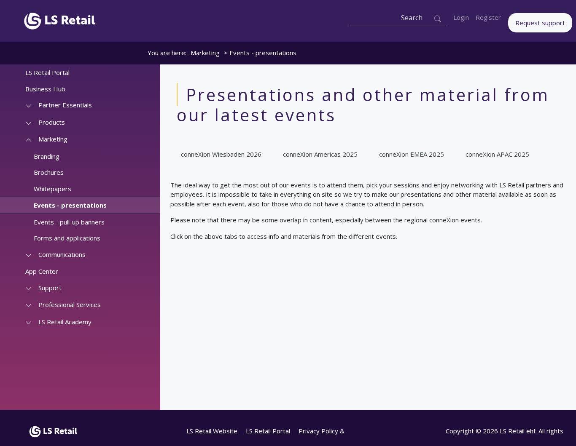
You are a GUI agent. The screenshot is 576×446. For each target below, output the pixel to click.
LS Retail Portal (47, 72)
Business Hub (45, 89)
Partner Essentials (65, 105)
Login (461, 17)
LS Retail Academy (65, 322)
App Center (41, 271)
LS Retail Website (211, 431)
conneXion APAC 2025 (497, 154)
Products (51, 122)
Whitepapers (52, 188)
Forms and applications (67, 238)
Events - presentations (70, 205)
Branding (46, 156)
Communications (62, 254)
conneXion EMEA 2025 (411, 154)
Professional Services (69, 304)
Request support (540, 23)
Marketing (205, 52)
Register (488, 17)
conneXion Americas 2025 (320, 154)
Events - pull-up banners (69, 222)
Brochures (49, 172)
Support (50, 287)
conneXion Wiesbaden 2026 (221, 154)
